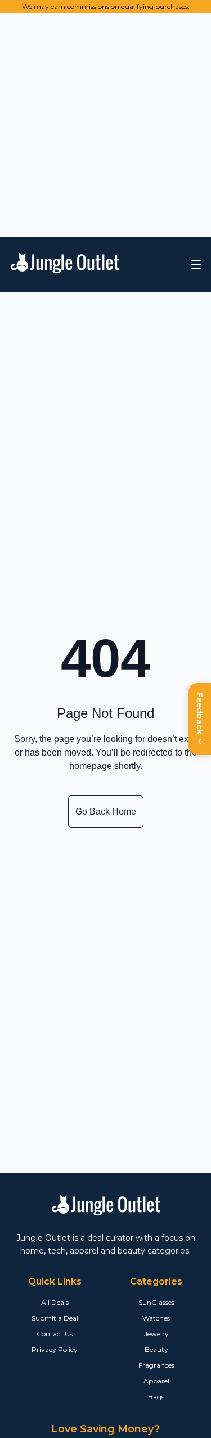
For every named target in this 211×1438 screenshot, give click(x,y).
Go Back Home (105, 811)
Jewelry (156, 1334)
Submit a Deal (55, 1318)
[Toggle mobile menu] (196, 265)
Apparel (156, 1381)
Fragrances (156, 1365)
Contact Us (55, 1334)
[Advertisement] (105, 123)
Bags (156, 1396)
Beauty (156, 1349)
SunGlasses (156, 1302)
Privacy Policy (55, 1349)
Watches (156, 1318)
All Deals (55, 1302)
